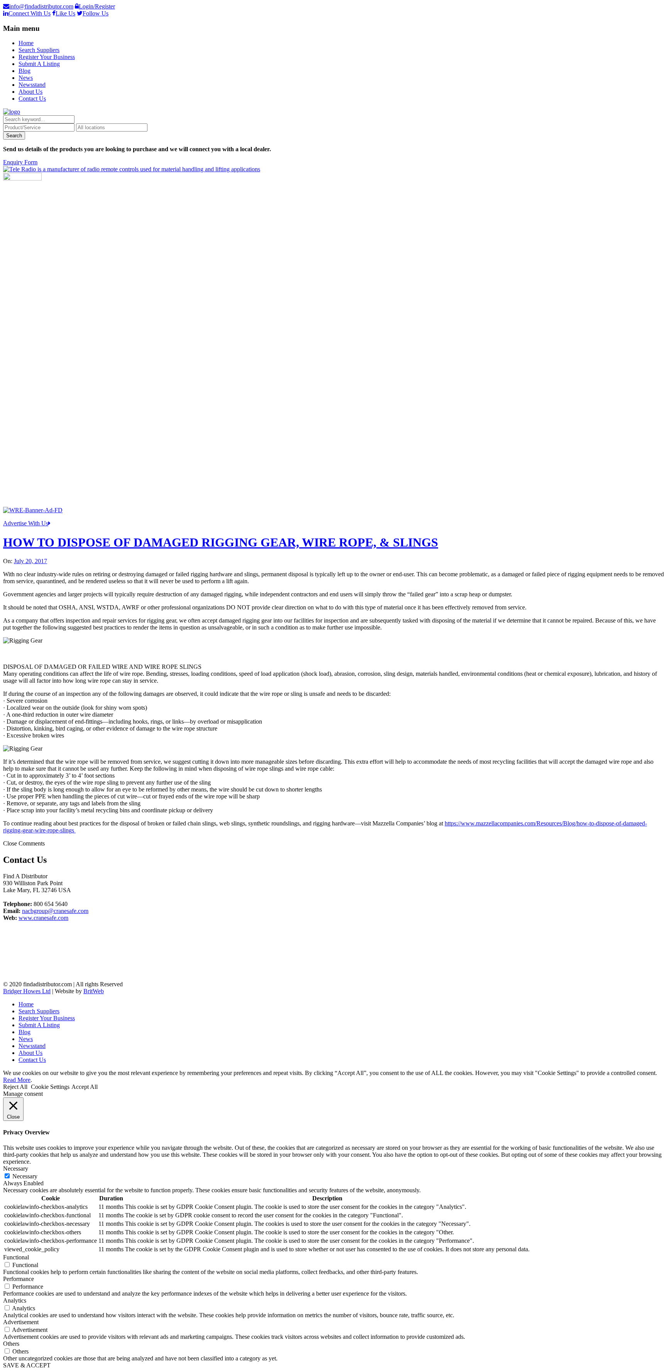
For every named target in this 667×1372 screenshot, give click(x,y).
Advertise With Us (25, 523)
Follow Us (95, 13)
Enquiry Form (20, 162)
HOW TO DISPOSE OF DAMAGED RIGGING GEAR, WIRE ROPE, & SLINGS (220, 542)
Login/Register (97, 6)
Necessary (24, 1176)
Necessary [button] (15, 1168)
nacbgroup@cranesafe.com (55, 911)
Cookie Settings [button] (50, 1086)
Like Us (65, 13)
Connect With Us (29, 13)
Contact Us (32, 98)
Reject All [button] (15, 1086)
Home (26, 43)
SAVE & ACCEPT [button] (27, 1365)
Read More (16, 1080)
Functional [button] (16, 1257)
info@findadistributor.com (41, 6)
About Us (30, 91)
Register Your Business (47, 57)
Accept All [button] (84, 1086)
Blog (24, 71)
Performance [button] (18, 1279)
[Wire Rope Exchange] (33, 510)
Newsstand (32, 84)
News (26, 77)
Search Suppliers (39, 50)
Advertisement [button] (21, 1322)
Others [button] (11, 1343)
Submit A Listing (39, 64)
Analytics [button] (14, 1300)
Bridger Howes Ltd (27, 991)
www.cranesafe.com (43, 918)
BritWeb (93, 991)
